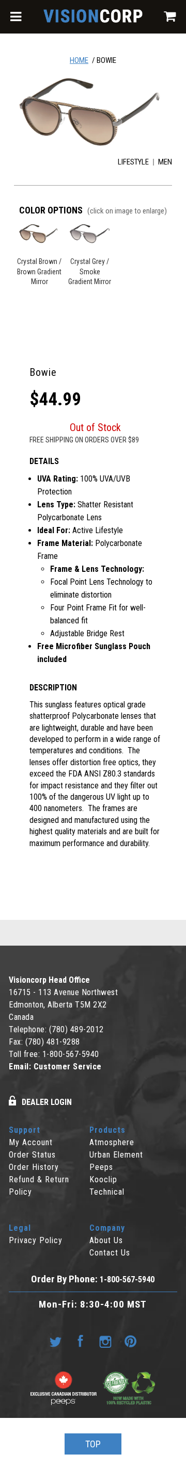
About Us (106, 1240)
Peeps (101, 1167)
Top (93, 1444)
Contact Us (109, 1253)
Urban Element (116, 1155)
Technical (107, 1192)
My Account (31, 1142)
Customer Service (68, 1066)
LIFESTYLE (133, 162)
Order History (34, 1167)
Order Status (32, 1155)
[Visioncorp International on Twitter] (56, 1341)
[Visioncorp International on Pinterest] (130, 1341)
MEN (165, 162)
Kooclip (103, 1179)
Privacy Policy (36, 1240)
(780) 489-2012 (76, 1029)
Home (79, 60)
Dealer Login (47, 1102)
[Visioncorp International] (93, 17)
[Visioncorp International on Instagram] (105, 1341)
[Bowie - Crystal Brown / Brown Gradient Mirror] (93, 112)
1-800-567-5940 (70, 1054)
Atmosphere (111, 1142)
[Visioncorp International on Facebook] (80, 1341)
